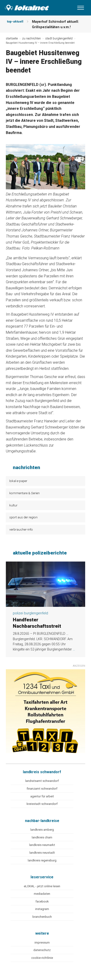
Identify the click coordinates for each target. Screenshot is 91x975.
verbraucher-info (21, 529)
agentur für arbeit (42, 796)
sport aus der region (23, 517)
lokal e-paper (18, 481)
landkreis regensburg (42, 860)
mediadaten (42, 893)
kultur (13, 505)
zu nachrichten (31, 38)
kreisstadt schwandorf (42, 804)
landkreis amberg (42, 829)
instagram (42, 909)
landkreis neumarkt (42, 845)
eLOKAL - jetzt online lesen (42, 886)
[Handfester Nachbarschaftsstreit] (45, 604)
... (74, 649)
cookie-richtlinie (42, 958)
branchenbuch (42, 916)
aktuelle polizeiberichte (40, 553)
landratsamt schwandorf (42, 781)
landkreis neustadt (42, 852)
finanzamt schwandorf (42, 788)
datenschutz (42, 950)
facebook (42, 901)
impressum (42, 942)
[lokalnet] (24, 6)
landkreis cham (42, 837)
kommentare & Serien (24, 493)
